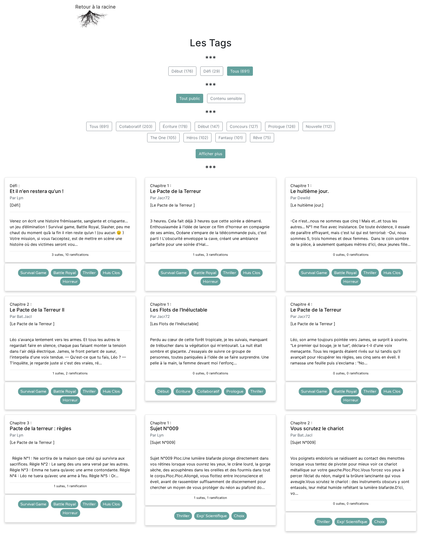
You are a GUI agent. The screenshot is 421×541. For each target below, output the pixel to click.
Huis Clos (111, 272)
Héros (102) (197, 137)
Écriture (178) (175, 126)
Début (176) (182, 71)
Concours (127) (244, 126)
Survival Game (33, 272)
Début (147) (209, 126)
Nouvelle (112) (319, 126)
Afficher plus (210, 153)
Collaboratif (208, 391)
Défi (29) (211, 71)
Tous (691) (240, 71)
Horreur (70, 281)
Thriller (89, 272)
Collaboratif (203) (136, 126)
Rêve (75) (262, 137)
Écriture (183, 391)
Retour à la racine (95, 7)
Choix (239, 515)
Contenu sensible (226, 98)
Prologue (234, 391)
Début (163, 391)
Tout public (189, 98)
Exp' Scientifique (212, 515)
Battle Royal (64, 272)
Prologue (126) (282, 126)
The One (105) (163, 137)
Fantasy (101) (231, 137)
